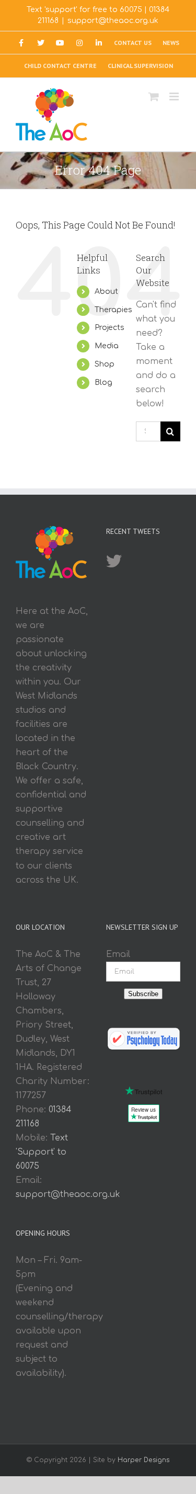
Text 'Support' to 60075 (42, 1152)
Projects (109, 328)
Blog (103, 382)
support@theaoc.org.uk (112, 21)
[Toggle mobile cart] (153, 96)
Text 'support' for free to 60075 (84, 10)
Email (118, 954)
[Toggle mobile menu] (174, 96)
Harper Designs (143, 1460)
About (106, 291)
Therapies (113, 310)
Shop (104, 364)
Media (107, 346)
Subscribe (143, 994)
